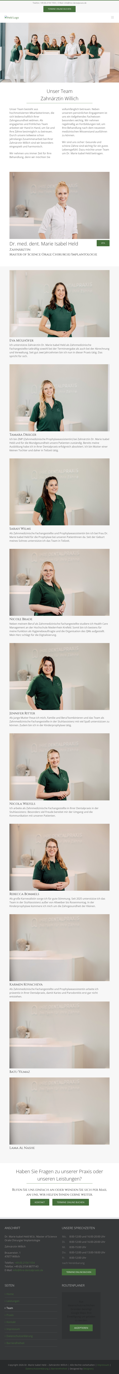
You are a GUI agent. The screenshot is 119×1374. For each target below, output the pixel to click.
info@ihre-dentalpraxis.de (75, 3)
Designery (88, 1368)
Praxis (10, 1315)
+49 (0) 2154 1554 (48, 3)
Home (10, 1294)
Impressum (13, 1329)
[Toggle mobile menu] (112, 17)
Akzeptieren (81, 1327)
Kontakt (11, 1322)
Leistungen (13, 1301)
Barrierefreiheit (15, 1343)
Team (10, 1308)
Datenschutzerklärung (20, 1336)
